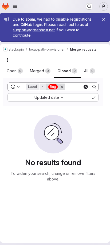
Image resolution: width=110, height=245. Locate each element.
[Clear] (85, 87)
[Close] (103, 19)
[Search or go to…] (89, 6)
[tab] (14, 71)
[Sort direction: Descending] (94, 97)
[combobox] (48, 97)
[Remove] (62, 87)
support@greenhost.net (34, 30)
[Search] (94, 86)
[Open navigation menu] (15, 6)
